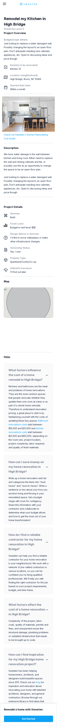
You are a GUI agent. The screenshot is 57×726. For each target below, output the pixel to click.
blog (38, 682)
